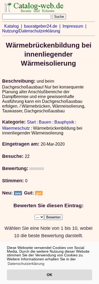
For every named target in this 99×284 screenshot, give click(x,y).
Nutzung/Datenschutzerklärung (31, 31)
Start (31, 122)
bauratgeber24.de (40, 26)
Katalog (11, 26)
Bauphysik (64, 122)
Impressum (73, 26)
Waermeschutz (16, 128)
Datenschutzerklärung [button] (26, 263)
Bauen (45, 122)
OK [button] (49, 275)
